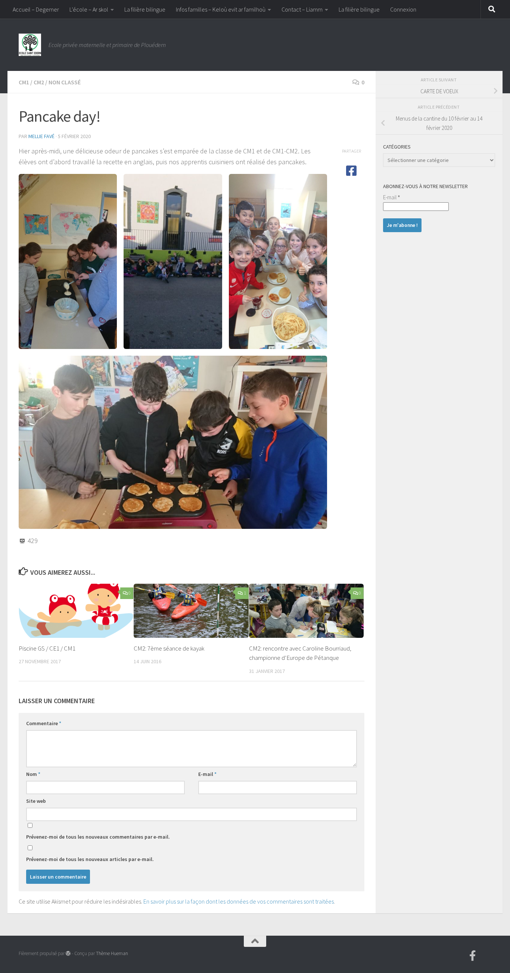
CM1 (24, 82)
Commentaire (43, 723)
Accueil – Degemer (36, 9)
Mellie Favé (41, 136)
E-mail (207, 774)
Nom (33, 774)
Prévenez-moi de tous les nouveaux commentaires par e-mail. (98, 836)
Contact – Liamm (302, 9)
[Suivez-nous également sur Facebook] (472, 956)
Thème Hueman (112, 953)
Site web (36, 801)
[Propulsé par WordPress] (68, 953)
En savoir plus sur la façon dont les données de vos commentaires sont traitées (238, 901)
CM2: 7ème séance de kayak (169, 648)
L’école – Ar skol (88, 9)
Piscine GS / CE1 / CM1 (47, 648)
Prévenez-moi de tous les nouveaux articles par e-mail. (90, 859)
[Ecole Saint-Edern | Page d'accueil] (30, 45)
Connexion (403, 9)
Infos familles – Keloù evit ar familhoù (220, 9)
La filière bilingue (144, 9)
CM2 (39, 82)
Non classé (65, 82)
